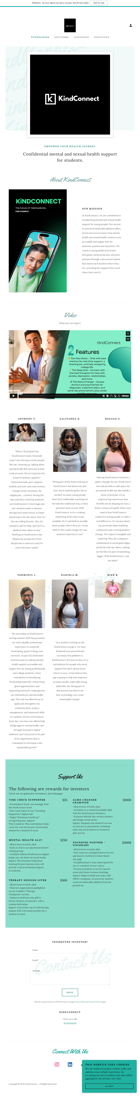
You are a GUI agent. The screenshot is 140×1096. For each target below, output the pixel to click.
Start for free (98, 3)
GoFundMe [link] (61, 37)
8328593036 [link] (70, 1023)
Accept (109, 1086)
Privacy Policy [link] (80, 1002)
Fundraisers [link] (40, 37)
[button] (130, 25)
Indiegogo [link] (81, 37)
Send (70, 992)
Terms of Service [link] (94, 1002)
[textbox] (70, 950)
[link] (70, 25)
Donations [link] (101, 37)
